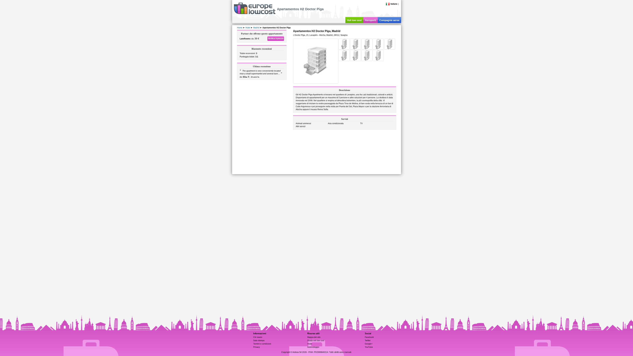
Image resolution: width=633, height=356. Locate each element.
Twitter (368, 340)
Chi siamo (257, 337)
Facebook (369, 337)
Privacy (256, 347)
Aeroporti (370, 20)
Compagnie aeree (389, 20)
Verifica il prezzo (275, 38)
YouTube (369, 347)
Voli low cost (354, 20)
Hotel (309, 344)
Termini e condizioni (262, 344)
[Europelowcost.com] (254, 13)
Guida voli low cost (315, 340)
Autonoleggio (313, 347)
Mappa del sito (313, 337)
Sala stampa (258, 340)
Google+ (369, 344)
